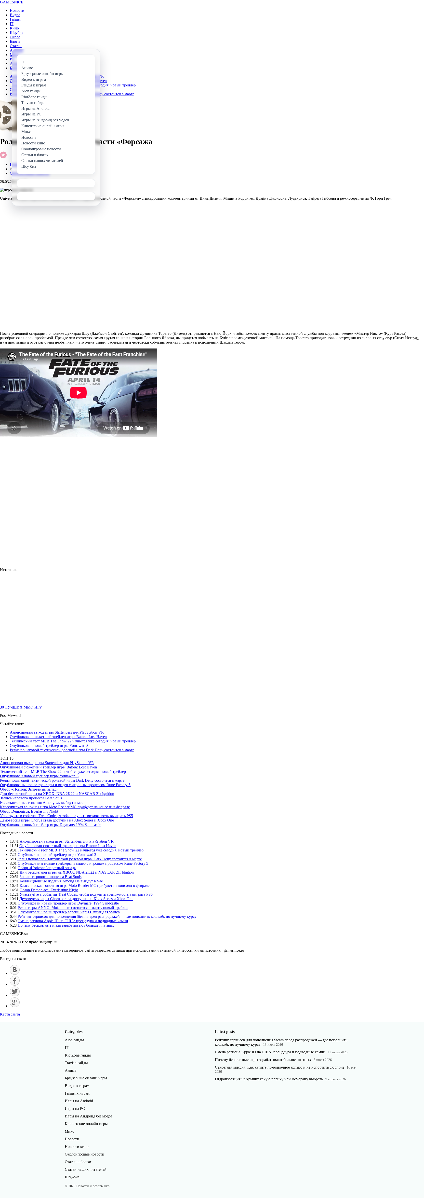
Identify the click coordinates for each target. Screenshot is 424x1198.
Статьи (16, 46)
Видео (15, 15)
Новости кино (77, 1146)
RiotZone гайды (78, 1055)
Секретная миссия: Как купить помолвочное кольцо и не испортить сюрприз (279, 1067)
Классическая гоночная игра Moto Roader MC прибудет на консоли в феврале (65, 807)
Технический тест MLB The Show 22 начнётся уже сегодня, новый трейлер (73, 741)
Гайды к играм (77, 1093)
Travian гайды (76, 1063)
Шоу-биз (72, 1177)
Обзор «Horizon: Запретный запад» (29, 789)
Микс (69, 1131)
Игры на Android (79, 1101)
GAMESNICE (11, 2)
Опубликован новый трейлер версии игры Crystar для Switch (69, 912)
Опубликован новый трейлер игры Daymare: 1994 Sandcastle (50, 824)
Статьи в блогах (78, 1162)
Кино (14, 28)
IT (11, 24)
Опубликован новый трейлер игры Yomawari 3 (49, 745)
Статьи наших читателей (85, 1169)
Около (15, 37)
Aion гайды (74, 1040)
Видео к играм (77, 1086)
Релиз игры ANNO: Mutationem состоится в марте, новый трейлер (73, 907)
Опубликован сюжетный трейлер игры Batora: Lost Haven (58, 737)
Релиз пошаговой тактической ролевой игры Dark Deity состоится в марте (72, 750)
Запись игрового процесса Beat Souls (31, 798)
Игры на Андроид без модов (89, 1116)
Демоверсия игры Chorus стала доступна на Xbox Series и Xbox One (57, 820)
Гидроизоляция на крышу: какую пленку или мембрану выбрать (269, 1079)
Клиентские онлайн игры (86, 1124)
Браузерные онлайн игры (86, 1078)
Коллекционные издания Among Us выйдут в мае (41, 802)
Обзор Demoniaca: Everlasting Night (29, 811)
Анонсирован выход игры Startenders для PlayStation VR (57, 732)
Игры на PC (75, 1108)
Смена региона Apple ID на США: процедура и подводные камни (73, 921)
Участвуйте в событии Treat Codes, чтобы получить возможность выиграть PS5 (66, 816)
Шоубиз (16, 32)
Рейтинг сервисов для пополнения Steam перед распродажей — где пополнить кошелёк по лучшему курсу (107, 916)
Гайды (15, 19)
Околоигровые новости (84, 1154)
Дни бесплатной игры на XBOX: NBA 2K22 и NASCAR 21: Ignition (57, 794)
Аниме (70, 1070)
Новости (17, 10)
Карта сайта (10, 1014)
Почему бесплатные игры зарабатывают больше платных (66, 925)
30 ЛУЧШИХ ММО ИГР (21, 707)
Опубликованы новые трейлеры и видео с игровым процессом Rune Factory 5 (65, 785)
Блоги (15, 41)
